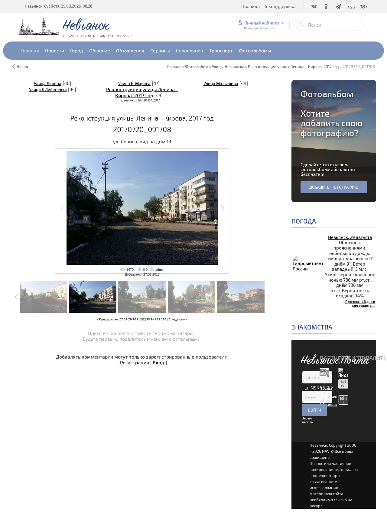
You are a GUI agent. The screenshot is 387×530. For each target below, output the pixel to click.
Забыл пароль (307, 420)
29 (130, 319)
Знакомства (311, 327)
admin (159, 269)
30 (134, 319)
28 (126, 319)
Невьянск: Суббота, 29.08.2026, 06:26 (58, 6)
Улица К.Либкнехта (48, 89)
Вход (158, 362)
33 (148, 319)
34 (152, 319)
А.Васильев (328, 404)
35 (156, 319)
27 (121, 319)
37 (164, 319)
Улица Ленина (47, 83)
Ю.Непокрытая (331, 396)
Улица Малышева (220, 83)
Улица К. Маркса (134, 83)
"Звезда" (326, 388)
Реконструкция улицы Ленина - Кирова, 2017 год (142, 92)
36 (160, 319)
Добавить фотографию (333, 187)
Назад (22, 66)
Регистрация (134, 362)
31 (138, 319)
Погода (303, 221)
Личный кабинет (261, 22)
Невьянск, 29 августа (350, 237)
